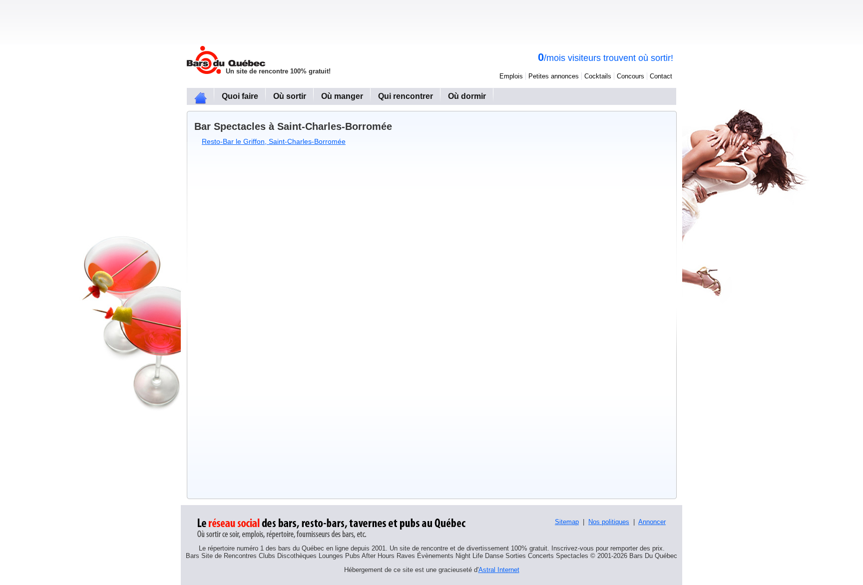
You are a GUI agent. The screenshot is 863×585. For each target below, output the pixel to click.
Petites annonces (553, 76)
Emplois (511, 76)
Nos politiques (608, 522)
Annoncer (652, 522)
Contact (661, 76)
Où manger (342, 96)
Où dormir (467, 96)
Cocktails (597, 76)
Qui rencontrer (405, 96)
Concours (630, 76)
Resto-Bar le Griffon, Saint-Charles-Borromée (274, 141)
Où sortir (289, 96)
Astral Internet (498, 570)
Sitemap (567, 522)
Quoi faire (240, 96)
